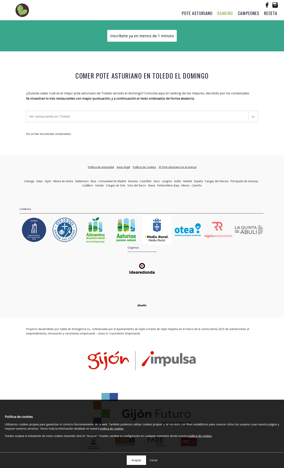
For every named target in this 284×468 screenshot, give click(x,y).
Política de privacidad (101, 167)
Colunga (29, 181)
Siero (156, 181)
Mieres (185, 185)
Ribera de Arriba (63, 181)
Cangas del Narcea (216, 181)
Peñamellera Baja (168, 185)
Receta (270, 13)
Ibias (93, 181)
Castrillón (145, 181)
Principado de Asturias (244, 181)
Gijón (48, 181)
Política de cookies (144, 167)
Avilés (177, 181)
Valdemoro (82, 181)
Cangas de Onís (115, 185)
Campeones (248, 13)
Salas (39, 181)
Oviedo (99, 185)
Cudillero (87, 185)
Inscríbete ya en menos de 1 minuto (142, 35)
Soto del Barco (136, 185)
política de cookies (111, 428)
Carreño (197, 185)
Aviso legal (123, 167)
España (198, 181)
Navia (151, 185)
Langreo (167, 181)
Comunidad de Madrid (112, 181)
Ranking (225, 13)
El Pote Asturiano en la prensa (177, 167)
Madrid (187, 181)
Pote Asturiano (197, 13)
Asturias (133, 181)
